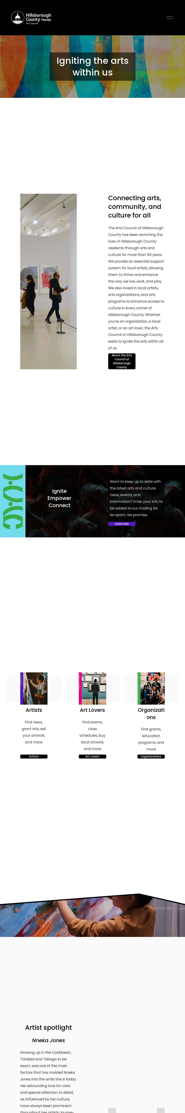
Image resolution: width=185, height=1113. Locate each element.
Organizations (151, 756)
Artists (33, 756)
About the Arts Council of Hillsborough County (122, 361)
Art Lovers (92, 756)
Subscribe (122, 524)
